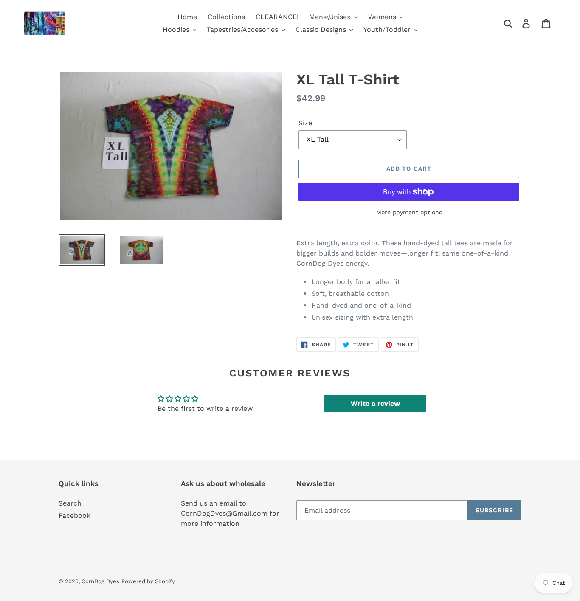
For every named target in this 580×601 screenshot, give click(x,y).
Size (305, 123)
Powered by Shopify (148, 581)
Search (70, 503)
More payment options (409, 212)
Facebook (74, 515)
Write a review (375, 403)
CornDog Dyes (100, 581)
